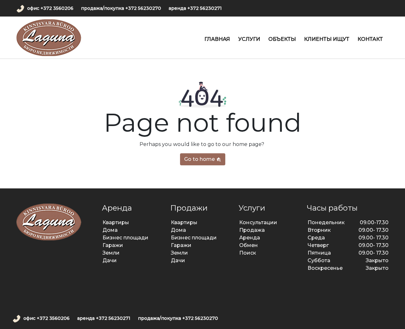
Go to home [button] (200, 159)
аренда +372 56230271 (195, 8)
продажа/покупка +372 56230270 (121, 8)
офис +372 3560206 (50, 8)
